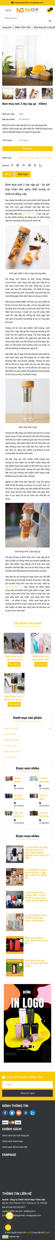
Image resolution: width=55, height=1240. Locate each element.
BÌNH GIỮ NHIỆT (11, 728)
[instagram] (26, 1113)
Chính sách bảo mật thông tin (15, 1135)
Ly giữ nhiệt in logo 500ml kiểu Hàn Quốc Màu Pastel (36, 918)
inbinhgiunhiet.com (14, 587)
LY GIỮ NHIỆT (10, 734)
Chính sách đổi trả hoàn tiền (15, 1147)
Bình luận (23, 174)
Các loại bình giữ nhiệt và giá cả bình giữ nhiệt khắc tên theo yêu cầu (19, 814)
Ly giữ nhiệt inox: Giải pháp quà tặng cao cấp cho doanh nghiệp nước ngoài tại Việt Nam (19, 780)
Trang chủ (6, 27)
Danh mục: (7, 158)
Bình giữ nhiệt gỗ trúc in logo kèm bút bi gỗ (36, 963)
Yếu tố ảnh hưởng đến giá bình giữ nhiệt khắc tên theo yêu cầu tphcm (44, 797)
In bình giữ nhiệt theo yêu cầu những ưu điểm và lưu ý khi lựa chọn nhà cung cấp (19, 797)
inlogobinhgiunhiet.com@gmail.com (28, 2)
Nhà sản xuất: (8, 114)
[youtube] (19, 1113)
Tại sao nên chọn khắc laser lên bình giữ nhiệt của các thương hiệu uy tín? (44, 814)
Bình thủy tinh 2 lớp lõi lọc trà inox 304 (14, 698)
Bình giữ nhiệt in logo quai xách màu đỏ (36, 940)
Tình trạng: (7, 140)
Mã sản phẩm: (9, 119)
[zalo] (32, 1113)
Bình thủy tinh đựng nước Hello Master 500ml (40, 658)
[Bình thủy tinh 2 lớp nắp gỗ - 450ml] (27, 10)
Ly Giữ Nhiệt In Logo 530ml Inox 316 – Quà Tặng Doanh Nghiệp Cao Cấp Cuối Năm (37, 852)
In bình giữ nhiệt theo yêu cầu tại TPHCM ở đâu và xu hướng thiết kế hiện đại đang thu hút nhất (44, 780)
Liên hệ (28, 148)
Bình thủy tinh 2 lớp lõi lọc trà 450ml (14, 658)
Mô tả (8, 174)
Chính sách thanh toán (12, 1141)
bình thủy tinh (29, 214)
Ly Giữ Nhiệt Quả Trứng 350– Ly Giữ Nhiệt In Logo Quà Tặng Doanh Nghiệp (36, 896)
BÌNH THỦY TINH (23, 27)
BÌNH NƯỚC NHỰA (12, 751)
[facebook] (5, 1113)
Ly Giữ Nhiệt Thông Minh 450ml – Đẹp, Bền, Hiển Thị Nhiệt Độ (36, 873)
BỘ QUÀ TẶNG (10, 757)
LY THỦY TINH (10, 746)
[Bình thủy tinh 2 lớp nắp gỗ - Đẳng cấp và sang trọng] (27, 60)
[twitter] (12, 1113)
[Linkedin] (23, 165)
